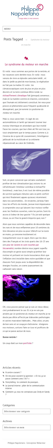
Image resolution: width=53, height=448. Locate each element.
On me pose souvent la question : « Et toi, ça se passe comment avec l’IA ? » (25, 377)
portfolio (27, 343)
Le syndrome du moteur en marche (26, 64)
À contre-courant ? (13, 372)
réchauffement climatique (15, 95)
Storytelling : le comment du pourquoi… (22, 382)
